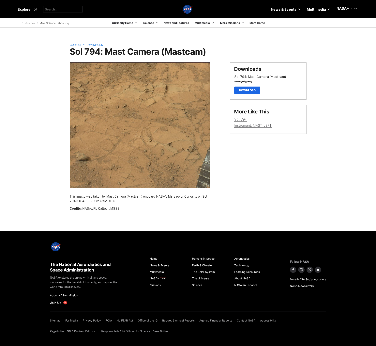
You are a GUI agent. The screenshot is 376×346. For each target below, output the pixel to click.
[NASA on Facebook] (293, 270)
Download (247, 90)
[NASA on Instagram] (301, 270)
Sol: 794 (240, 119)
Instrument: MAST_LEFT (253, 125)
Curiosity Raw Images (86, 45)
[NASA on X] (310, 270)
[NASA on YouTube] (318, 270)
